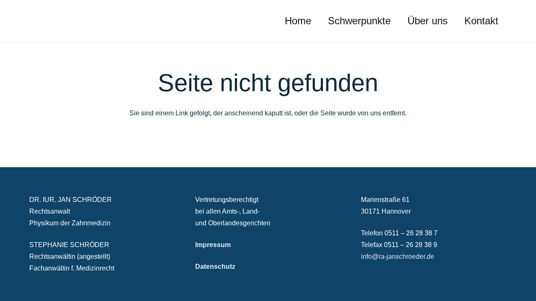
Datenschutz (215, 266)
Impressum (213, 244)
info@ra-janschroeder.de (397, 256)
